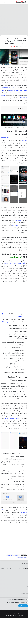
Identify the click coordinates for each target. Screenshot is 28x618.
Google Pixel (9, 555)
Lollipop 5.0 (15, 225)
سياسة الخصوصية (20, 613)
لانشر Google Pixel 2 (22, 557)
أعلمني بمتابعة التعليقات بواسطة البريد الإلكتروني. (16, 599)
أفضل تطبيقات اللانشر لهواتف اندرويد (14, 263)
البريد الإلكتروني (24, 593)
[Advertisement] (14, 20)
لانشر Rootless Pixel (8, 87)
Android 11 (17, 555)
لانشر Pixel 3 (23, 90)
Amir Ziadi (18, 220)
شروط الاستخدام (12, 613)
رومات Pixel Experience (12, 418)
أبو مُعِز (24, 46)
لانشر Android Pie (13, 90)
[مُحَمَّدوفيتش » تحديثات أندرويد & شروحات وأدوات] (21, 2)
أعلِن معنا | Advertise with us (16, 615)
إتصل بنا (6, 613)
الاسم (26, 586)
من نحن (7, 615)
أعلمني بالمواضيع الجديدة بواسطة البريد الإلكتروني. (16, 602)
